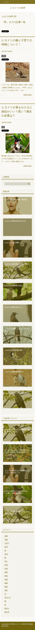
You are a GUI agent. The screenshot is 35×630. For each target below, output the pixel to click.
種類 (6, 583)
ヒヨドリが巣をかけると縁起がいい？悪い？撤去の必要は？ (16, 111)
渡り (6, 561)
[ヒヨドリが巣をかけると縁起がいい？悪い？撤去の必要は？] (17, 151)
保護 (6, 536)
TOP (9, 16)
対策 (6, 547)
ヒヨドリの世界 (17, 8)
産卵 (6, 572)
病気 (6, 576)
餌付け (7, 608)
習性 (6, 590)
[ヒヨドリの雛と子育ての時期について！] (17, 80)
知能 (6, 579)
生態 (4, 56)
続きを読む (28, 95)
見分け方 (8, 597)
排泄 (6, 554)
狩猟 (6, 565)
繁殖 (6, 587)
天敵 (6, 540)
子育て (7, 543)
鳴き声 (7, 612)
